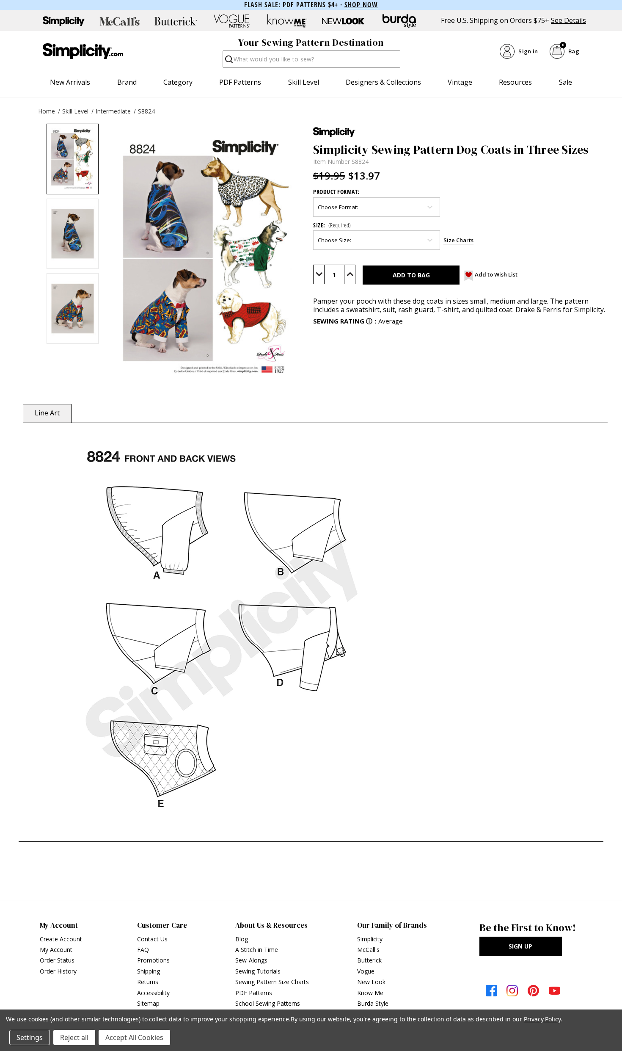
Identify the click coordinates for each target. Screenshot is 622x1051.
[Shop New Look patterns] (343, 21)
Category (178, 82)
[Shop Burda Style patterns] (399, 21)
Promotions (153, 960)
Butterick (369, 960)
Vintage (460, 82)
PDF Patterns (240, 82)
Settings (30, 1037)
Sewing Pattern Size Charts (272, 982)
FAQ (143, 950)
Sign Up (520, 946)
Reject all (74, 1037)
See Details (568, 21)
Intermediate (113, 111)
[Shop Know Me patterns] (287, 21)
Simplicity (370, 939)
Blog (241, 939)
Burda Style (372, 1003)
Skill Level (303, 82)
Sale (565, 82)
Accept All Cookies (134, 1037)
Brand (127, 82)
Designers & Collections (383, 82)
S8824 (146, 111)
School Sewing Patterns (267, 1003)
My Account (56, 950)
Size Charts (458, 240)
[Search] (228, 61)
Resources (515, 82)
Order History (58, 971)
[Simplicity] (83, 51)
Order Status (57, 960)
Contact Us (152, 939)
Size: (332, 225)
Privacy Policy (542, 1019)
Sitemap (148, 1003)
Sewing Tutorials (258, 971)
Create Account (61, 939)
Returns (147, 982)
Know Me (370, 993)
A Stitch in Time (256, 950)
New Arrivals (70, 82)
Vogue (365, 971)
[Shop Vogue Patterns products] (231, 21)
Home (46, 111)
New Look (371, 982)
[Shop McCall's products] (120, 21)
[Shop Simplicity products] (64, 21)
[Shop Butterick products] (176, 21)
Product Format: (336, 192)
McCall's (368, 950)
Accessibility (153, 993)
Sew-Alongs (251, 960)
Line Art (47, 413)
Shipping (148, 971)
